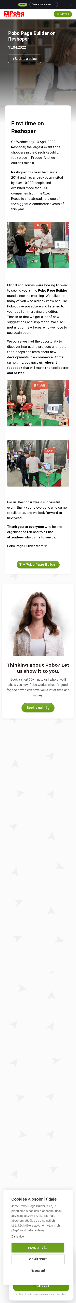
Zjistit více (17, 1236)
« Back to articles (24, 59)
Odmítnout (38, 1259)
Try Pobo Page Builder (38, 564)
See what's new (43, 4)
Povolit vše (37, 1247)
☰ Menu (63, 14)
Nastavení (38, 1270)
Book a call (35, 708)
